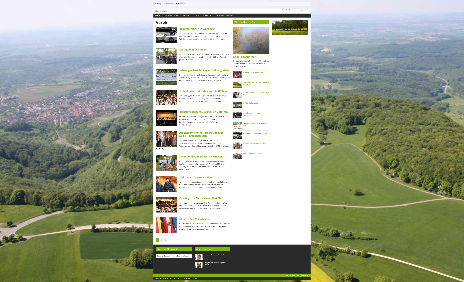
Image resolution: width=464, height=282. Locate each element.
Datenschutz (293, 10)
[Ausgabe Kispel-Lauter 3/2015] (199, 259)
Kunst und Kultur (204, 15)
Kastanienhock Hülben (192, 49)
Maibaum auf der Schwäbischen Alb (256, 94)
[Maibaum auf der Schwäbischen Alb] (237, 96)
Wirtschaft (187, 15)
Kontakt (284, 10)
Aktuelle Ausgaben (224, 15)
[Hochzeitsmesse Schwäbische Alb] (237, 127)
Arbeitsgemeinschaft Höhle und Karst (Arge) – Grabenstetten (202, 134)
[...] (227, 39)
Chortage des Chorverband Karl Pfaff (201, 198)
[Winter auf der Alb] (237, 107)
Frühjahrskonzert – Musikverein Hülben (203, 91)
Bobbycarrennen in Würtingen (197, 28)
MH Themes (193, 278)
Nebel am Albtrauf (244, 56)
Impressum (303, 10)
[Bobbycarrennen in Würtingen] (237, 137)
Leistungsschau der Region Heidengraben (204, 70)
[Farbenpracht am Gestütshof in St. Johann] (237, 86)
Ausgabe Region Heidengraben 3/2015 (215, 263)
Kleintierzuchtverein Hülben (196, 177)
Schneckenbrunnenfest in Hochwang (201, 156)
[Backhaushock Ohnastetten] (237, 147)
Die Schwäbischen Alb (245, 22)
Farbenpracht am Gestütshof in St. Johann (256, 83)
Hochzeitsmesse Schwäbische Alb (255, 124)
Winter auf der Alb (250, 103)
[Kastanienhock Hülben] (237, 157)
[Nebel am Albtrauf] (251, 52)
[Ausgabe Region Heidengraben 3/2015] (199, 267)
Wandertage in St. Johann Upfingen (253, 114)
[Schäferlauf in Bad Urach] (237, 76)
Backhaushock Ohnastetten (254, 143)
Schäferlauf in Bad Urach (253, 72)
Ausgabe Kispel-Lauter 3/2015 (214, 255)
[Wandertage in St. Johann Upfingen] (237, 117)
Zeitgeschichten (171, 15)
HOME (157, 15)
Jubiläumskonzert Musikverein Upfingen (203, 112)
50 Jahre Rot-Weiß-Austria (194, 219)
